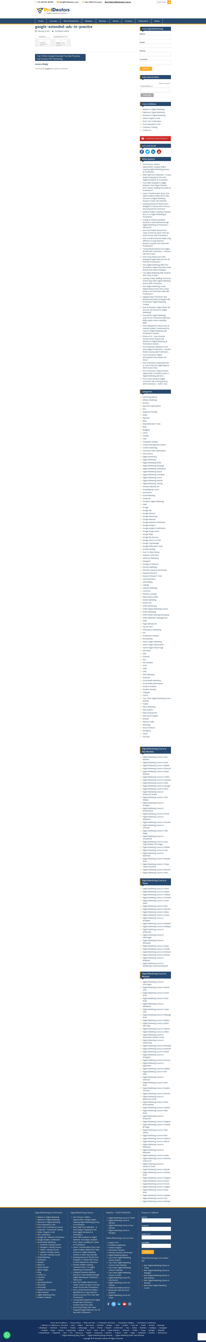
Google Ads (147, 510)
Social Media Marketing (152, 680)
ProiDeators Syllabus (126, 1323)
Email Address (147, 86)
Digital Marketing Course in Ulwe (155, 872)
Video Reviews (43, 1292)
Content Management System (154, 445)
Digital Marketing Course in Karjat (156, 946)
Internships (41, 1287)
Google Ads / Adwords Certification (50, 1237)
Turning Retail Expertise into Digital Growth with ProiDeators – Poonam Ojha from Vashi (157, 251)
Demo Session (43, 1267)
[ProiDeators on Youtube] (124, 1304)
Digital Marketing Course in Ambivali (156, 952)
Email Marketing (149, 495)
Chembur (63, 1328)
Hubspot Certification (151, 555)
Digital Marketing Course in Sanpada (157, 780)
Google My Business (151, 537)
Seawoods (98, 1333)
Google (145, 507)
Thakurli (118, 1333)
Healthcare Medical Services (119, 1287)
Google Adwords (149, 519)
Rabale (88, 1333)
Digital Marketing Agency (118, 1255)
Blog (144, 427)
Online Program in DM (151, 118)
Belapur (109, 1325)
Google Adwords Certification (154, 522)
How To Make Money (151, 552)
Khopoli (45, 1330)
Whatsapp (146, 725)
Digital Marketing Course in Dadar (156, 1155)
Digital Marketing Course (152, 477)
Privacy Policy (75, 1323)
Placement (143, 21)
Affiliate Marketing (150, 400)
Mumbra (143, 1328)
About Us (41, 1265)
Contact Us (147, 130)
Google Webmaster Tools (153, 546)
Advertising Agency (150, 397)
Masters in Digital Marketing (153, 109)
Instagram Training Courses (50, 1247)
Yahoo (145, 734)
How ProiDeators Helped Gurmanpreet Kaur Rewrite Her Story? (155, 357)
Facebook (146, 498)
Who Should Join (71, 21)
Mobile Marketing (149, 600)
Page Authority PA (150, 624)
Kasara (61, 1330)
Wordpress (147, 731)
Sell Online (147, 650)
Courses (53, 21)
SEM (144, 653)
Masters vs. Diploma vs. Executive (55, 1325)
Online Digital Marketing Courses (155, 609)
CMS (144, 439)
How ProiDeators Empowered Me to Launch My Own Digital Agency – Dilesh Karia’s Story (156, 365)
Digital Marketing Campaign (153, 465)
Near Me (134, 1325)
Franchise (41, 1277)
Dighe (133, 1333)
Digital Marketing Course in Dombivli (157, 897)
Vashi (117, 1325)
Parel (96, 1330)
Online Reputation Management (155, 618)
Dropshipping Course (151, 489)
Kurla (89, 1330)
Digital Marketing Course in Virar (155, 1135)
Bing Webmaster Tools (151, 424)
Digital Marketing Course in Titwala (156, 949)
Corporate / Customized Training (50, 1229)
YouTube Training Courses (50, 1255)
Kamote (109, 1333)
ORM (145, 621)
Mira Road (90, 1325)
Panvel (100, 1328)
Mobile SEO (147, 603)
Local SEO (147, 591)
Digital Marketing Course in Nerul (155, 789)
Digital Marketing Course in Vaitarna (156, 1138)
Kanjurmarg (71, 1330)
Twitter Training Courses (49, 1250)
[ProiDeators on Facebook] (108, 1304)
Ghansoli (126, 1330)
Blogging (146, 430)
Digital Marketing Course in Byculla (156, 1169)
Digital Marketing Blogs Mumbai (100, 1335)
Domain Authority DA (151, 486)
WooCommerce (149, 728)
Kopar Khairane (114, 1330)
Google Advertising (150, 516)
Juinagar (152, 1330)
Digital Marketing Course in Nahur (156, 1032)
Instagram (147, 561)
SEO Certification (43, 1234)
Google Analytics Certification (154, 528)
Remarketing (147, 639)
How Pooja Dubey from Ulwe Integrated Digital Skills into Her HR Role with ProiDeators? (156, 259)
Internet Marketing (150, 567)
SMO (145, 671)
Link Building (147, 582)
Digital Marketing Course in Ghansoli (157, 768)
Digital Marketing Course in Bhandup (157, 1046)
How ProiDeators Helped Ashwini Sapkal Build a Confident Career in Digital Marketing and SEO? (156, 373)
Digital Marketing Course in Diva (155, 906)
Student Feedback (150, 686)
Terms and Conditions (58, 1323)
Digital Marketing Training (152, 483)
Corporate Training (150, 127)
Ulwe (126, 1333)
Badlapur (152, 1328)
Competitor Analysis (150, 442)
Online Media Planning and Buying (156, 615)
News (157, 21)
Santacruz (79, 1333)
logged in (48, 68)
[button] (6, 1335)
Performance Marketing (152, 630)
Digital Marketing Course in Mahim (156, 1020)
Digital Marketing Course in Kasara (156, 915)
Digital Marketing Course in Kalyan (156, 891)
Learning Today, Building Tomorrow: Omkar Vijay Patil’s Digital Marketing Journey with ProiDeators (157, 280)
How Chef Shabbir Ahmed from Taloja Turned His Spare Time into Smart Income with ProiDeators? (156, 232)
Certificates (41, 1260)
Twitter (145, 704)
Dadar (143, 1325)
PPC (144, 633)
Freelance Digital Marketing (153, 501)
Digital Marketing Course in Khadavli (156, 923)
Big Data (146, 418)
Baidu (145, 415)
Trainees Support (115, 1247)
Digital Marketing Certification (154, 468)
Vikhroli (81, 1330)
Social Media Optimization (153, 683)
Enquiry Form (113, 1242)
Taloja (143, 1330)
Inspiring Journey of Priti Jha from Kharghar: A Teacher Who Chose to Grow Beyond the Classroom (156, 206)
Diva (127, 1328)
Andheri (125, 1325)
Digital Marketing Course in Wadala (156, 847)
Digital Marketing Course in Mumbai (156, 1201)
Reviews (88, 21)
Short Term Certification (152, 121)
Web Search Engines (150, 716)
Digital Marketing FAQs (46, 1295)
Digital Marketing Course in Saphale (156, 1195)
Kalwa (134, 1328)
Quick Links (161, 2)
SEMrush (146, 656)
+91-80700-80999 (45, 2)
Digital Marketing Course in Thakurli (156, 894)
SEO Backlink (148, 662)
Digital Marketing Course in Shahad (156, 955)
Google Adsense (149, 513)
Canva (145, 433)
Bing (144, 421)
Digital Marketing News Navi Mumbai (129, 1335)
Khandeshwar (44, 1333)
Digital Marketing (149, 459)
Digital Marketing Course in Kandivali (157, 1049)
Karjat (53, 1330)
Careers (40, 1280)
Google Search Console (152, 540)
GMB (145, 504)
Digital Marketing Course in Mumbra (157, 909)
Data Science (148, 454)
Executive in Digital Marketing (154, 115)
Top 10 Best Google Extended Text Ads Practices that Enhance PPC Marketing (58, 57)
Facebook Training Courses (50, 1245)
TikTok (145, 695)
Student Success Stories (46, 1290)
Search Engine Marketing (152, 642)
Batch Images (42, 1270)
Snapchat (146, 677)
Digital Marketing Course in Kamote (156, 869)
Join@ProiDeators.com (69, 2)
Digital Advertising (150, 456)
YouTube (146, 737)
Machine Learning (149, 594)
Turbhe (135, 1330)
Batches (102, 21)
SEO (144, 659)
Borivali (151, 1325)
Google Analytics (149, 525)
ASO (144, 409)
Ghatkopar (43, 1328)
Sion (65, 1333)
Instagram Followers (151, 564)
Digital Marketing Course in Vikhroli (156, 1141)
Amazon (146, 403)
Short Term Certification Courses (50, 1227)
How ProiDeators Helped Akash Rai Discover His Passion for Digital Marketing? (156, 309)
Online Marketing (149, 612)
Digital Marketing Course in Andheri (156, 1068)
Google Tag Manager (151, 543)
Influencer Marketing (151, 558)
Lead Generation (149, 579)
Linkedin (146, 585)
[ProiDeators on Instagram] (130, 1304)
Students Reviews (149, 689)
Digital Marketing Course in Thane (156, 888)
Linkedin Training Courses (50, 1252)
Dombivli (100, 1325)
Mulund (108, 1328)
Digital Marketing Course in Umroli (156, 1184)
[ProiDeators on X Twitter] (113, 1304)
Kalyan (80, 1325)
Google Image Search (151, 531)
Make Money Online (150, 597)
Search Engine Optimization (153, 644)
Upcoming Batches (44, 1282)
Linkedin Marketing (150, 588)
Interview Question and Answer (155, 570)
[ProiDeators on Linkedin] (119, 1304)
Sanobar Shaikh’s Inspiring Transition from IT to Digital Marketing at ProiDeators (157, 214)
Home (41, 21)
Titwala (73, 1328)
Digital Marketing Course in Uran (155, 850)
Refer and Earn (89, 1323)
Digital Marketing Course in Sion (155, 1198)
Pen (71, 1333)
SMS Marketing (148, 674)
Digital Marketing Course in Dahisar (156, 1107)
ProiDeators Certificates (146, 1323)
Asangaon (163, 1328)
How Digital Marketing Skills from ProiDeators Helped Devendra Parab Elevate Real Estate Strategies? (157, 267)
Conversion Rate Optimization (154, 451)
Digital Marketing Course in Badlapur (157, 926)
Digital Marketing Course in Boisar (156, 1181)
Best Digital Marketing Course (118, 2)
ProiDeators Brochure (106, 1323)
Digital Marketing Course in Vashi (155, 783)
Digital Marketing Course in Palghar (156, 1187)
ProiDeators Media (62, 31)
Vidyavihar (56, 1333)
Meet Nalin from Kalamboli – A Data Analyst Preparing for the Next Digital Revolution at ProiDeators (157, 177)
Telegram (146, 692)
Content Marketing (150, 448)
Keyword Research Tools (152, 576)
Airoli (103, 1330)
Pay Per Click (148, 627)
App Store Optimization (152, 406)
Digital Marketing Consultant (154, 474)
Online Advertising (150, 606)
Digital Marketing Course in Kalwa (156, 912)
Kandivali (53, 1328)
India (73, 1325)
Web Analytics (148, 710)
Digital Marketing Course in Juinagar (156, 786)
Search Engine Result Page (153, 647)
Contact (128, 21)
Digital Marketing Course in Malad (156, 1052)
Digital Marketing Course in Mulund (156, 1029)
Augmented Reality (150, 412)
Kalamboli (142, 1333)
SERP (145, 665)
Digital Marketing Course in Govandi (156, 822)
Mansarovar (162, 1333)
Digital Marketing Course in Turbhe (156, 777)
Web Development (150, 713)
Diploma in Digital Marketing (154, 112)
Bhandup (160, 1325)
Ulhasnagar (83, 1328)
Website (146, 719)
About (115, 21)
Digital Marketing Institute (153, 480)
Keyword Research (150, 573)
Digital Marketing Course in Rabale (156, 765)
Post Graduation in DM (151, 124)
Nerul (92, 1328)
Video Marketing (149, 707)
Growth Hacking (149, 549)
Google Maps (148, 534)
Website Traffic (148, 722)
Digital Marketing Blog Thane (73, 1335)
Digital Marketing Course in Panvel (156, 814)
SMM (145, 668)
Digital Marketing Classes (152, 471)
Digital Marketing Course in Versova (156, 1060)
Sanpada (161, 1330)
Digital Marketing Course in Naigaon (157, 1121)
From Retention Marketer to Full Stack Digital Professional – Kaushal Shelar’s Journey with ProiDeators (156, 349)
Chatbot (146, 436)
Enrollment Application (117, 1245)
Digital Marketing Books (152, 462)
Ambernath (118, 1328)
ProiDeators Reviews (151, 636)
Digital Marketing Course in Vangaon (157, 1178)
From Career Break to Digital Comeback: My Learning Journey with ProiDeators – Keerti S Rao (155, 381)
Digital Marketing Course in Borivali (156, 1093)
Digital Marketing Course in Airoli (155, 762)
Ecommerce (147, 492)
